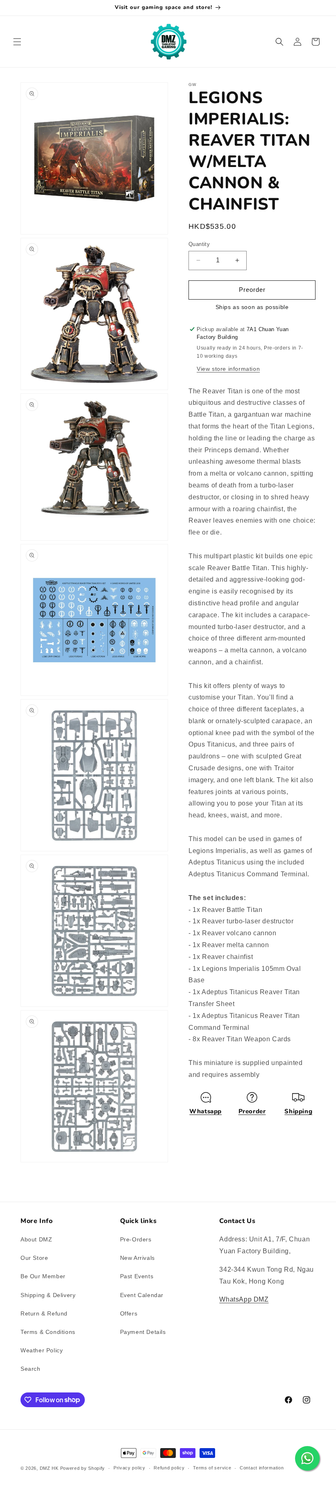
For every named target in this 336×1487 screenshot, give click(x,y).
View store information (228, 369)
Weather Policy (41, 1350)
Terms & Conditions (47, 1332)
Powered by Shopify (82, 1468)
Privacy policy (129, 1467)
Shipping (298, 1111)
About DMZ (36, 1239)
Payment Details (143, 1332)
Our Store (34, 1258)
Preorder (252, 1111)
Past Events (137, 1276)
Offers (129, 1313)
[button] (17, 42)
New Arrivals (137, 1258)
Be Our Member (43, 1276)
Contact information (262, 1467)
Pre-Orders (136, 1239)
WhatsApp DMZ (243, 1299)
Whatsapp (205, 1111)
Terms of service (212, 1467)
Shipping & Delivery (47, 1295)
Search (30, 1368)
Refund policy (169, 1467)
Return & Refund (44, 1313)
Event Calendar (141, 1295)
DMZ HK (49, 1468)
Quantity (199, 244)
